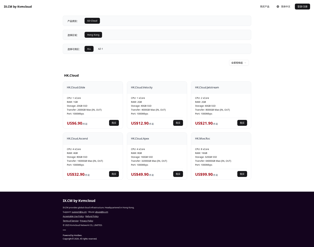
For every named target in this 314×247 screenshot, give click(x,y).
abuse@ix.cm (101, 211)
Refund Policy (92, 216)
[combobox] (239, 63)
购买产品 (264, 6)
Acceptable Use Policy (73, 216)
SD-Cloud (92, 20)
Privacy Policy (86, 220)
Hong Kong (93, 34)
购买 (114, 122)
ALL (89, 48)
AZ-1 (100, 48)
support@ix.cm (79, 211)
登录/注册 (302, 6)
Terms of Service (70, 220)
